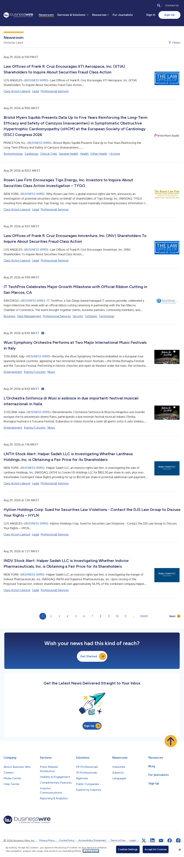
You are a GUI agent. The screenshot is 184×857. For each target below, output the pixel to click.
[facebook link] (169, 840)
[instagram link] (178, 840)
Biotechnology (13, 153)
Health (84, 153)
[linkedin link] (152, 840)
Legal (35, 91)
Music (51, 372)
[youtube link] (161, 840)
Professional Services (55, 91)
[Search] (158, 5)
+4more (114, 153)
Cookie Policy (91, 850)
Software (91, 316)
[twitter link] (144, 840)
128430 (144, 616)
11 (125, 616)
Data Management (29, 316)
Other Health (98, 153)
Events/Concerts (35, 372)
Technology (106, 316)
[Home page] (18, 15)
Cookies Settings (127, 849)
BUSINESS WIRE (36, 80)
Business (9, 316)
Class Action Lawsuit (17, 91)
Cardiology (31, 153)
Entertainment (13, 372)
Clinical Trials (48, 153)
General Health (68, 153)
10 (117, 616)
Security (78, 316)
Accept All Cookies (156, 849)
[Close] (180, 849)
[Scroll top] (171, 741)
